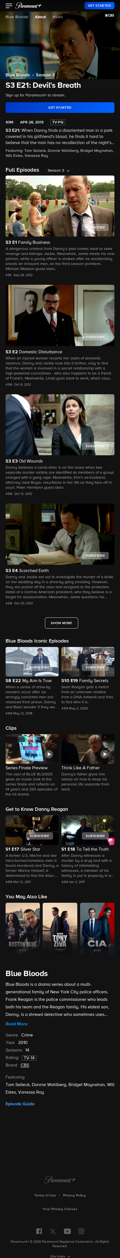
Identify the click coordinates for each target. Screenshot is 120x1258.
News (57, 17)
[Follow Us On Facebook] (39, 1231)
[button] (9, 6)
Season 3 (45, 75)
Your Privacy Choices (60, 1209)
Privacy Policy (74, 1195)
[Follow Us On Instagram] (81, 1231)
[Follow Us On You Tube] (67, 1231)
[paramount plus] (28, 6)
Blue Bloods (17, 17)
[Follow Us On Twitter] (52, 1231)
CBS (25, 1065)
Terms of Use (45, 1195)
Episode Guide (20, 1104)
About (40, 17)
